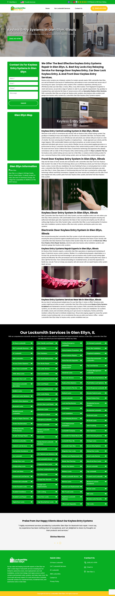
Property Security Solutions (95, 378)
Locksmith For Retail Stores (71, 436)
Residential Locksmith (94, 410)
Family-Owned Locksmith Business (45, 443)
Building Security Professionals (18, 430)
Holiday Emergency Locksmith (68, 344)
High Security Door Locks (45, 502)
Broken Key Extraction (20, 423)
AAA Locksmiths (18, 358)
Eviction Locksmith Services (43, 431)
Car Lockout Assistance (20, 451)
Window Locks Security (94, 499)
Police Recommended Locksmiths (94, 359)
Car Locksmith (17, 456)
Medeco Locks (67, 471)
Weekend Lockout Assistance (92, 483)
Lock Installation (67, 413)
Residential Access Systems (93, 404)
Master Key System (68, 466)
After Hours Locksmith (20, 369)
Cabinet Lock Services (20, 446)
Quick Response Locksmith (95, 388)
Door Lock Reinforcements (46, 379)
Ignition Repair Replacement (67, 367)
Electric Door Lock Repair (45, 404)
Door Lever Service (43, 369)
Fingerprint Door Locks (44, 464)
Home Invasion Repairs (69, 355)
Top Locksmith (91, 471)
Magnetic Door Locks (69, 451)
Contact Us (78, 8)
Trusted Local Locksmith (95, 476)
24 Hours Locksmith (19, 343)
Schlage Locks (91, 441)
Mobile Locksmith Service (70, 476)
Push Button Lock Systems (95, 383)
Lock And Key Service (69, 403)
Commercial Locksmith (20, 481)
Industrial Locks (67, 373)
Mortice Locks (66, 481)
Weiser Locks (91, 489)
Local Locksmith (67, 398)
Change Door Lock (19, 461)
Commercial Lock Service (21, 476)
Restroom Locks (92, 415)
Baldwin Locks (17, 391)
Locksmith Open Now (69, 446)
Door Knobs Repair (43, 363)
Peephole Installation (93, 353)
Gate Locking (41, 492)
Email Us (90, 567)
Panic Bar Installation (94, 348)
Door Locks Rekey (43, 394)
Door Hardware (42, 353)
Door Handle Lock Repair (45, 343)
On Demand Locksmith (94, 343)
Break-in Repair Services (21, 418)
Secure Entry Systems (94, 446)
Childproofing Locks (19, 466)
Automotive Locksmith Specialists (20, 385)
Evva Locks (40, 437)
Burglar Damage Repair (20, 436)
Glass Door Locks (43, 497)
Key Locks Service (68, 378)
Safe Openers (91, 431)
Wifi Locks (90, 494)
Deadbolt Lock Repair (20, 497)
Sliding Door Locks (93, 451)
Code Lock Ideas (18, 471)
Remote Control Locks (94, 393)
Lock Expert (66, 408)
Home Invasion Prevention (70, 350)
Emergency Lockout (43, 414)
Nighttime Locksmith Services (68, 498)
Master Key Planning (68, 461)
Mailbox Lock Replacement (71, 456)
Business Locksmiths (19, 441)
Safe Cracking (91, 425)
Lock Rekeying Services (69, 418)
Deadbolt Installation (19, 492)
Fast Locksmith (42, 449)
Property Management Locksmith (94, 372)
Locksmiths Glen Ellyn (58, 593)
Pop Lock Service (92, 365)
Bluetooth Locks (18, 406)
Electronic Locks (42, 409)
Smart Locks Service (93, 456)
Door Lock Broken (43, 374)
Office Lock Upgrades (69, 504)
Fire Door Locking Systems (45, 469)
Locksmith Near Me (68, 441)
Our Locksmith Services (62, 8)
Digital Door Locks (18, 502)
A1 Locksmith (17, 353)
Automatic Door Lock (19, 379)
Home (48, 8)
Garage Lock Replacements (42, 486)
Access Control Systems (20, 363)
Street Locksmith (92, 466)
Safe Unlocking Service (94, 436)
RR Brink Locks (91, 420)
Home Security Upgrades (70, 360)
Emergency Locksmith (44, 419)
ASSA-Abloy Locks (18, 374)
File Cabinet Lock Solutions (46, 454)
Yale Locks (90, 504)
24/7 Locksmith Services (20, 348)
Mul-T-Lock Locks (67, 492)
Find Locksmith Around (44, 459)
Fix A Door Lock (42, 474)
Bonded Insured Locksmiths (18, 412)
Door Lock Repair (43, 384)
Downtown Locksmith (44, 399)
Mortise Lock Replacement (70, 486)
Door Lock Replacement (45, 389)
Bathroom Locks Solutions (21, 396)
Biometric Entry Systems (20, 401)
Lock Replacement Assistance (68, 425)
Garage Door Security (44, 479)
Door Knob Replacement (45, 358)
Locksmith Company (68, 431)
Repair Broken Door (93, 398)
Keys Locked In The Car (69, 388)
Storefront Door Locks (94, 461)
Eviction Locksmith (43, 424)
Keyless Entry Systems (69, 383)
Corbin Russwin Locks (20, 486)
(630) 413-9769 (100, 8)
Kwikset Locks (66, 393)
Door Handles (41, 348)
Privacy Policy (54, 581)
